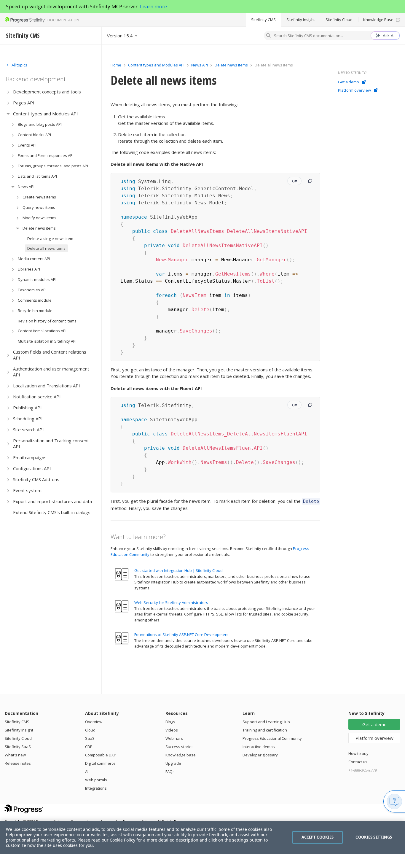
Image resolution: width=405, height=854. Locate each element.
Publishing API (27, 408)
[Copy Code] (310, 181)
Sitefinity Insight (300, 19)
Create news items (39, 197)
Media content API (34, 258)
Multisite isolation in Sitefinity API (47, 341)
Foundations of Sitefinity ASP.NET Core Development (181, 634)
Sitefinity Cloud (339, 19)
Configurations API (32, 468)
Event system (27, 490)
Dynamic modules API (37, 279)
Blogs (170, 721)
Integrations (96, 788)
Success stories (179, 746)
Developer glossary (260, 755)
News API (26, 186)
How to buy (358, 753)
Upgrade (173, 763)
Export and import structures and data (52, 501)
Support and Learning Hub (266, 721)
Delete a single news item (50, 238)
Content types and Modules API (45, 114)
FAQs (170, 771)
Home (116, 65)
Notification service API (37, 397)
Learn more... (155, 6)
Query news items (39, 207)
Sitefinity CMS (263, 19)
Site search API (28, 429)
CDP (89, 746)
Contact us (357, 761)
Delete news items (39, 228)
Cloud (90, 730)
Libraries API (29, 269)
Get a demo (348, 82)
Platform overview (354, 90)
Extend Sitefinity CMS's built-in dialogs (51, 512)
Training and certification (265, 730)
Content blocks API (34, 134)
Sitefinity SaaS (18, 746)
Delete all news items (46, 248)
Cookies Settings (373, 837)
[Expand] (8, 92)
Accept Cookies (318, 837)
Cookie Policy (122, 840)
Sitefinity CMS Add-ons (36, 479)
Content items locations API (42, 330)
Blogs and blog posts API (40, 124)
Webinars (174, 738)
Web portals (96, 780)
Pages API (23, 103)
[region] (202, 837)
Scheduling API (28, 419)
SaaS (90, 738)
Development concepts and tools (47, 92)
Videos (171, 730)
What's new (15, 755)
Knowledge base (180, 755)
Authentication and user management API (51, 372)
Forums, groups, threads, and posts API (53, 165)
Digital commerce (100, 763)
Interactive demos (259, 746)
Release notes (18, 763)
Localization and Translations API (46, 386)
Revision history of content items (47, 321)
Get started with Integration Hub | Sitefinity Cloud (178, 570)
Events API (27, 145)
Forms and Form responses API (46, 155)
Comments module (35, 300)
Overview (93, 721)
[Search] (268, 36)
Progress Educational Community (272, 738)
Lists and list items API (37, 176)
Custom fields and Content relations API (49, 355)
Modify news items (39, 217)
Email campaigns (30, 457)
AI (86, 771)
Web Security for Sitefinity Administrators (171, 602)
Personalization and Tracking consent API (51, 443)
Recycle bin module (35, 310)
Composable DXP (100, 755)
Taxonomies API (32, 289)
